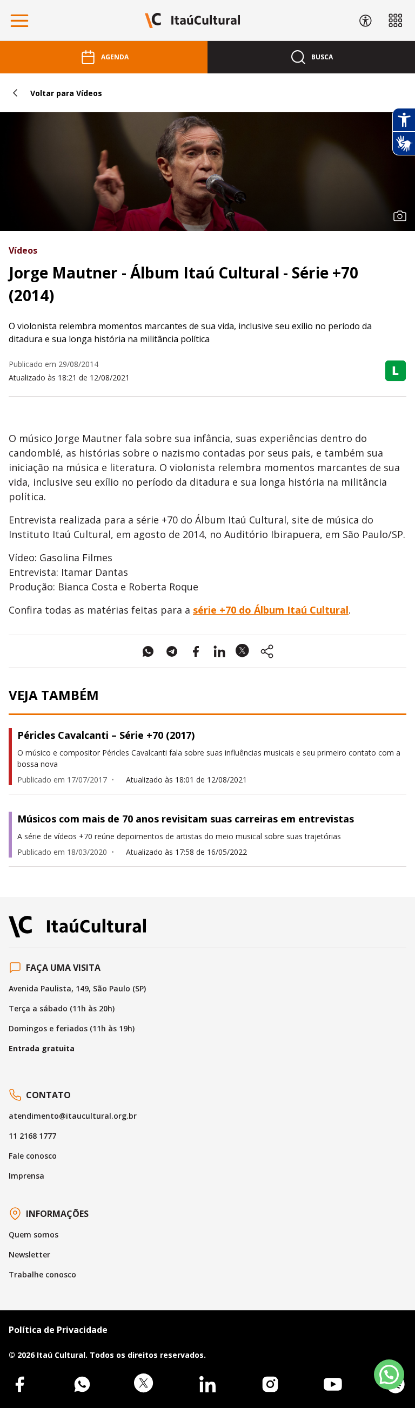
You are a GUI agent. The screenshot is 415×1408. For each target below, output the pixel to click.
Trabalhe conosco (42, 1274)
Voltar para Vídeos (66, 93)
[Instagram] (270, 1384)
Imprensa (26, 1176)
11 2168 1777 (32, 1136)
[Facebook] (19, 1384)
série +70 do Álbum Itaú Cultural (271, 609)
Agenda (115, 57)
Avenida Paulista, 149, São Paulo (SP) (77, 988)
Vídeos (23, 250)
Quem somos (33, 1234)
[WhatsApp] (82, 1384)
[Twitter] (145, 1384)
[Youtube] (333, 1384)
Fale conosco (33, 1156)
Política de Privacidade (58, 1330)
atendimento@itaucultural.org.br (73, 1116)
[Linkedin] (207, 1384)
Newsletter (29, 1254)
